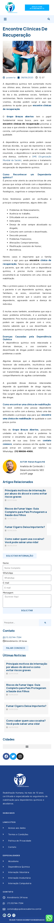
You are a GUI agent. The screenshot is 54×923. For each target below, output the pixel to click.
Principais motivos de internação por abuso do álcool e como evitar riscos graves (26, 493)
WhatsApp (8, 573)
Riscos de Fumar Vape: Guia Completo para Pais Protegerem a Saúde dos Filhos (26, 512)
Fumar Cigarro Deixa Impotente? (25, 527)
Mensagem (8, 592)
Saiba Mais (9, 813)
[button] (5, 19)
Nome (6, 563)
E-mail (6, 582)
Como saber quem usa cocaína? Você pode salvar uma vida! (24, 540)
